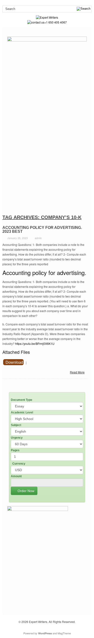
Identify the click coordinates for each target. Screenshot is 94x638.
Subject (16, 425)
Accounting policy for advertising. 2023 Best (42, 230)
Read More (77, 372)
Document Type (21, 400)
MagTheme (64, 633)
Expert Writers (38, 622)
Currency (18, 463)
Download (14, 362)
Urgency (17, 437)
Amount (16, 476)
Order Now (25, 491)
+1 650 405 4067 (55, 22)
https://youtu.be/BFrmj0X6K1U (34, 343)
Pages (15, 450)
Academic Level (22, 412)
